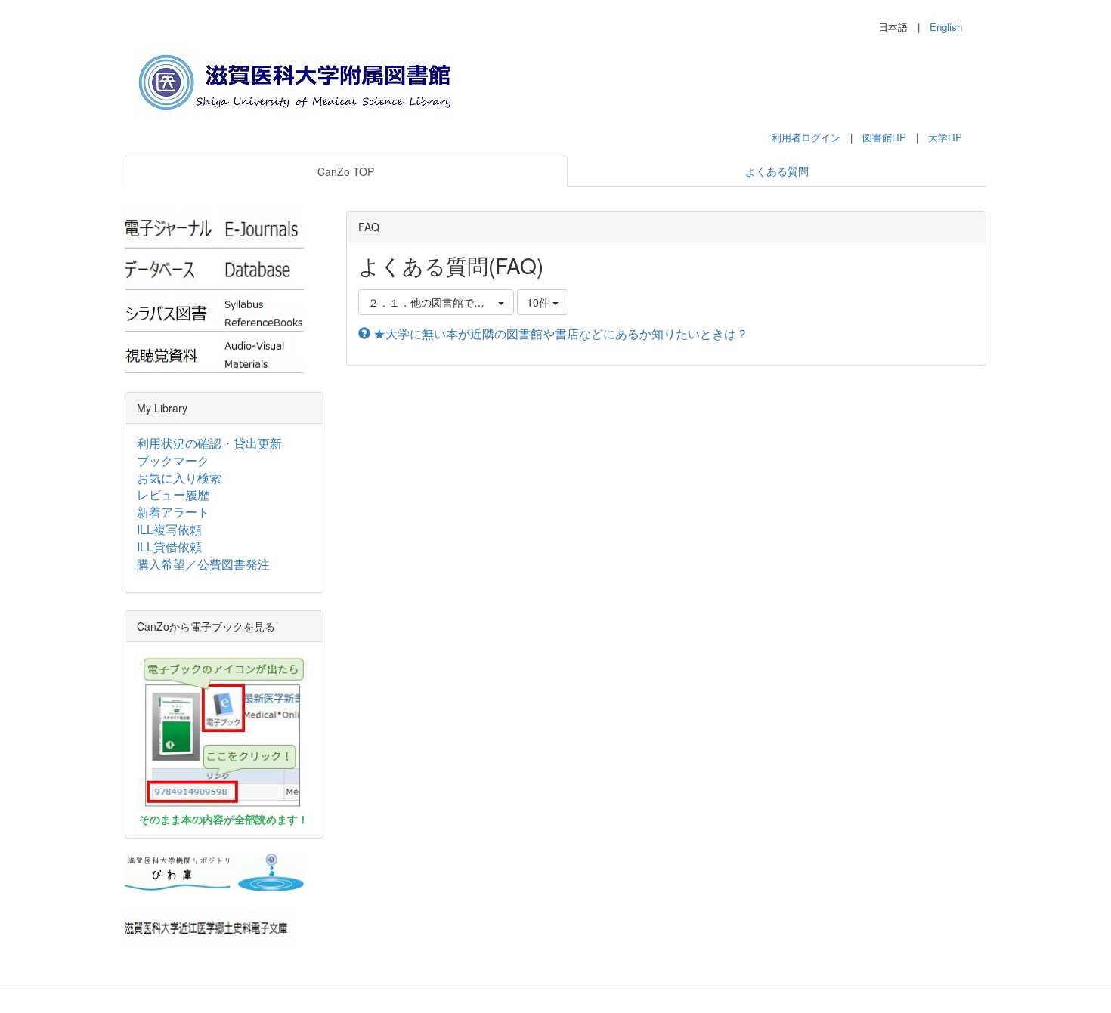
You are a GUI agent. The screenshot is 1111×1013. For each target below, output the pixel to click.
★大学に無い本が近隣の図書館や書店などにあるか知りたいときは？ (559, 333)
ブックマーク (173, 460)
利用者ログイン (806, 137)
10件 (539, 302)
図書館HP (884, 137)
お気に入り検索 (179, 477)
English (946, 27)
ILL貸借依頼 (169, 546)
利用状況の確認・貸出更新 (209, 443)
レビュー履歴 (173, 494)
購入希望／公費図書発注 (203, 564)
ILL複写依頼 (169, 529)
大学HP (945, 137)
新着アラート (173, 511)
